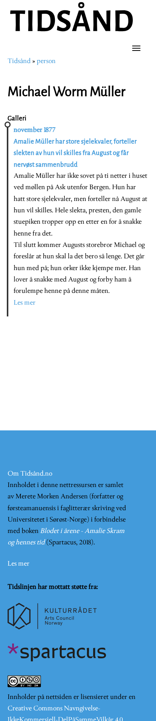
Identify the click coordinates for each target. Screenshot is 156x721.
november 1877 (35, 130)
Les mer (25, 303)
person (46, 61)
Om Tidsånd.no (30, 474)
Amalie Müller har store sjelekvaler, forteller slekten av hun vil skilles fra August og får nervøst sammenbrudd (75, 153)
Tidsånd (19, 61)
